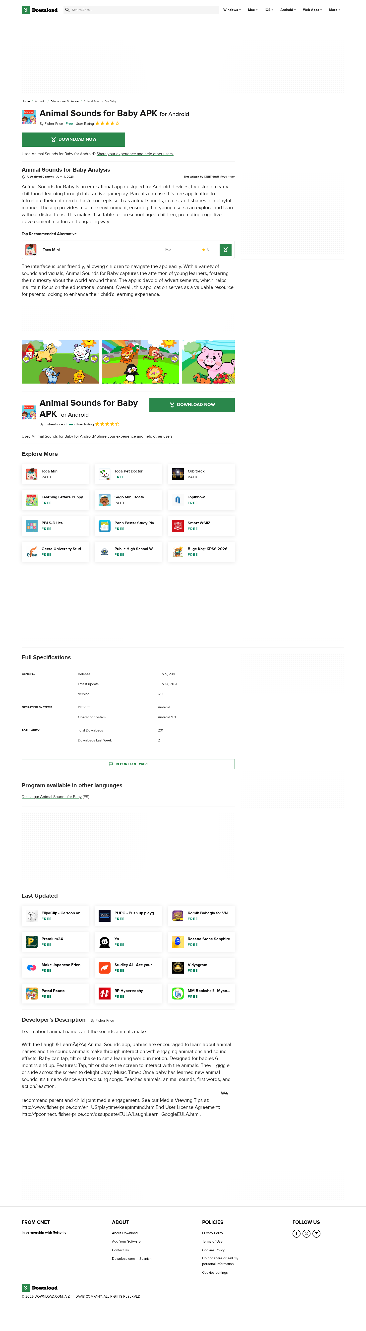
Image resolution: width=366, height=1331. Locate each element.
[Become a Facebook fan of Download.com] (297, 1234)
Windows (230, 10)
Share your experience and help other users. (135, 153)
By (51, 124)
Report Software (132, 764)
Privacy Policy (212, 1233)
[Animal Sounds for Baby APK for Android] (29, 117)
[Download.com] (40, 10)
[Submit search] (67, 10)
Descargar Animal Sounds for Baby (52, 796)
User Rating (85, 124)
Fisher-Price (105, 1020)
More (333, 10)
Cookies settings (215, 1272)
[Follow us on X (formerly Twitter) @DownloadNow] (306, 1234)
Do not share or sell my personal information (220, 1261)
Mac (251, 10)
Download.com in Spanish (132, 1259)
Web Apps (311, 10)
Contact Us (120, 1250)
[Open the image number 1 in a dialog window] (140, 362)
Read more (227, 176)
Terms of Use (212, 1241)
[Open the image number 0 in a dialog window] (60, 362)
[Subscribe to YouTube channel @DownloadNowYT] (316, 1234)
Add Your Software (126, 1241)
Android (286, 10)
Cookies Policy (213, 1250)
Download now (78, 139)
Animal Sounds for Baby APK (114, 113)
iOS (267, 10)
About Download (125, 1233)
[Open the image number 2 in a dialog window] (220, 362)
